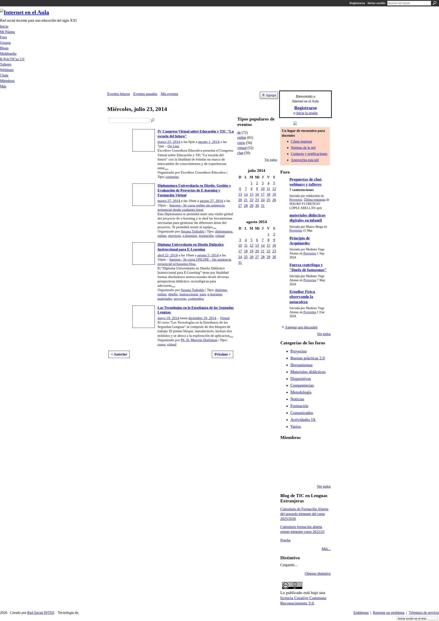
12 (274, 189)
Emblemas (361, 613)
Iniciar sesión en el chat (412, 618)
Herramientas (301, 365)
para (203, 294)
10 (263, 189)
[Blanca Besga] (320, 461)
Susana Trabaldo (192, 231)
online (162, 236)
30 (257, 206)
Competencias (302, 385)
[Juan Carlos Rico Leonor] (309, 461)
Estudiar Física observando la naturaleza (302, 296)
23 (257, 200)
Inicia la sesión (307, 113)
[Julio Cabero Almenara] (309, 474)
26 (274, 200)
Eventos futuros (118, 94)
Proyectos (295, 199)
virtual (220, 236)
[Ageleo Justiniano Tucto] (297, 449)
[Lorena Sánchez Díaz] (297, 461)
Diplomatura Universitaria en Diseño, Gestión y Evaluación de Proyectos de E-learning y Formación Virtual (194, 190)
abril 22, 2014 (168, 255)
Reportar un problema (388, 613)
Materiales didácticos (308, 371)
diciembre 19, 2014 (202, 318)
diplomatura (223, 231)
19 (274, 194)
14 (246, 194)
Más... (326, 549)
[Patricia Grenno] (320, 474)
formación (206, 236)
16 (257, 194)
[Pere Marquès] (297, 474)
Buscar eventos (153, 120)
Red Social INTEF (40, 613)
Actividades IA (303, 419)
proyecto (174, 236)
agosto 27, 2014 (211, 201)
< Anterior (119, 354)
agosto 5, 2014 (208, 255)
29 (251, 206)
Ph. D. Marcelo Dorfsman (199, 340)
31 (263, 206)
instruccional (188, 294)
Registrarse (357, 3)
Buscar (434, 3)
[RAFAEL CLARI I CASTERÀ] (309, 449)
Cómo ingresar (301, 141)
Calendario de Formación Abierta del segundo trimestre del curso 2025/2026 (304, 514)
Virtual (225, 318)
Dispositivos (300, 378)
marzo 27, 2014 (169, 201)
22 (251, 200)
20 (240, 200)
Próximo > (222, 354)
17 (263, 194)
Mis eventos (169, 94)
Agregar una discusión (301, 327)
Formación (299, 406)
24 (263, 200)
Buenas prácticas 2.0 (307, 358)
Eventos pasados (145, 94)
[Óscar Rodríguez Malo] (320, 449)
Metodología (300, 392)
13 (240, 194)
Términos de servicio (424, 613)
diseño (173, 294)
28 (246, 206)
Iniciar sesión (376, 3)
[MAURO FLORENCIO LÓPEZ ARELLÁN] (285, 449)
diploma (221, 290)
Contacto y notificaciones (309, 154)
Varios (295, 426)
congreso (172, 177)
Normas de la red (303, 148)
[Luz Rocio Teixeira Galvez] (285, 474)
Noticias (297, 399)
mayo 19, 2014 (168, 318)
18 (268, 194)
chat (240, 153)
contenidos (196, 298)
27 (240, 206)
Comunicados (301, 412)
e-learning (190, 236)
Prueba (285, 540)
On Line (173, 146)
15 (251, 194)
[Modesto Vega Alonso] (285, 461)
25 (268, 200)
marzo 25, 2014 (169, 142)
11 (268, 189)
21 (246, 200)
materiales (165, 298)
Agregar (271, 95)
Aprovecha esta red (305, 160)
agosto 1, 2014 (209, 142)
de (239, 132)
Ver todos (271, 159)
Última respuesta (314, 199)
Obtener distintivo (318, 573)
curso (161, 344)
